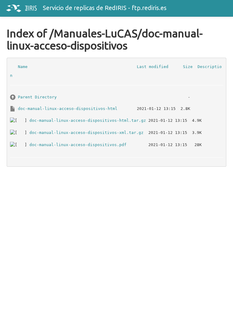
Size (188, 66)
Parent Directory (37, 96)
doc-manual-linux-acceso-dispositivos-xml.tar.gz (86, 132)
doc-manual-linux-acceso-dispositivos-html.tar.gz (87, 120)
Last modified (152, 66)
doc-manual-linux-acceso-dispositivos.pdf (78, 144)
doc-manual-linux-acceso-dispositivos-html (67, 108)
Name (23, 66)
